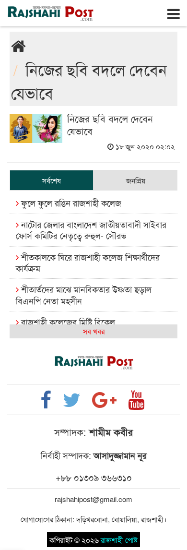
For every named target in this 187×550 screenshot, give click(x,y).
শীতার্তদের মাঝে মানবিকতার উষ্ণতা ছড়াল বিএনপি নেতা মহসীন (84, 294)
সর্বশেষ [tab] (51, 180)
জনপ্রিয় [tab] (135, 180)
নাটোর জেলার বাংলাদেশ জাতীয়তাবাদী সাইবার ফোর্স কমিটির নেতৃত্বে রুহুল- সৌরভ (91, 229)
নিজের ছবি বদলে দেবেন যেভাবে (110, 124)
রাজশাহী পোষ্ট (119, 540)
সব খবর (94, 331)
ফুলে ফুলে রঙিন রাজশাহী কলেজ (70, 202)
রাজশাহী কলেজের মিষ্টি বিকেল (67, 321)
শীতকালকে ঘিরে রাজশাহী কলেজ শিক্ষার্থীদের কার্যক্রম (88, 262)
